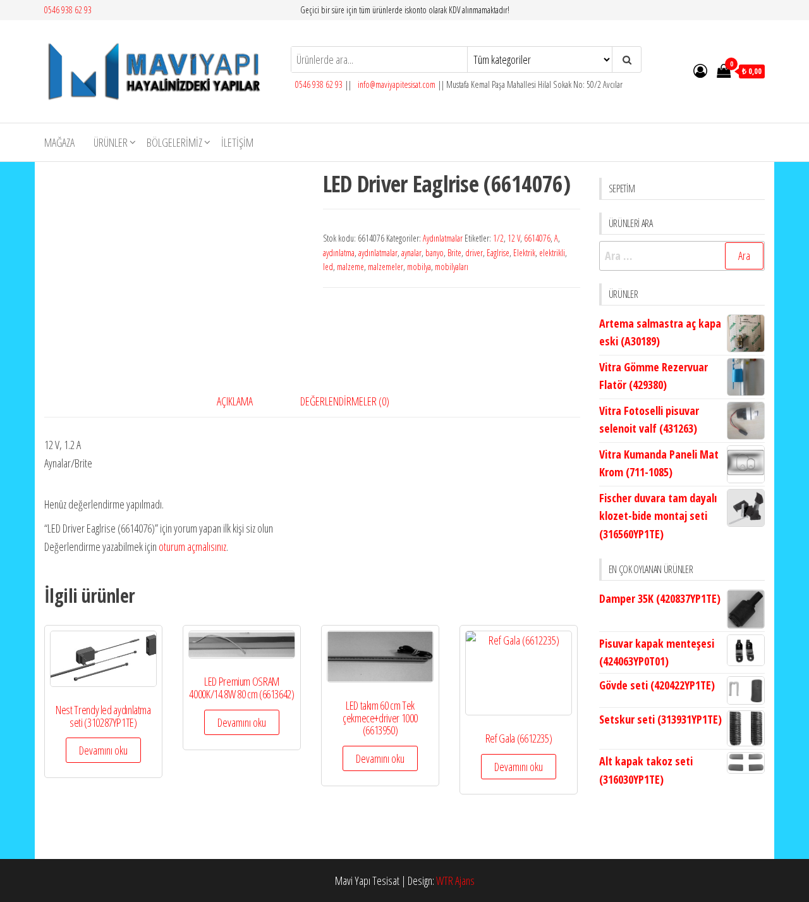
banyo (434, 253)
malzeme (350, 267)
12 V (514, 238)
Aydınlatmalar (443, 238)
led (328, 267)
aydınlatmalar (378, 253)
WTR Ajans (455, 880)
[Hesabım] (700, 70)
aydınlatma (339, 253)
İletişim (237, 142)
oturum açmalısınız (192, 546)
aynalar (411, 253)
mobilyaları (451, 267)
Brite (454, 253)
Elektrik (524, 253)
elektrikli (552, 253)
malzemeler (385, 267)
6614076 (537, 238)
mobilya (419, 267)
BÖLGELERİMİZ (174, 142)
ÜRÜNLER (111, 142)
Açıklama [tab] (235, 401)
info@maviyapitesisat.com (395, 84)
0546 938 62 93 (68, 10)
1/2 (498, 238)
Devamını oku (103, 750)
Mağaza (59, 142)
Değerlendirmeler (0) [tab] (344, 401)
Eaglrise (498, 253)
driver (474, 253)
